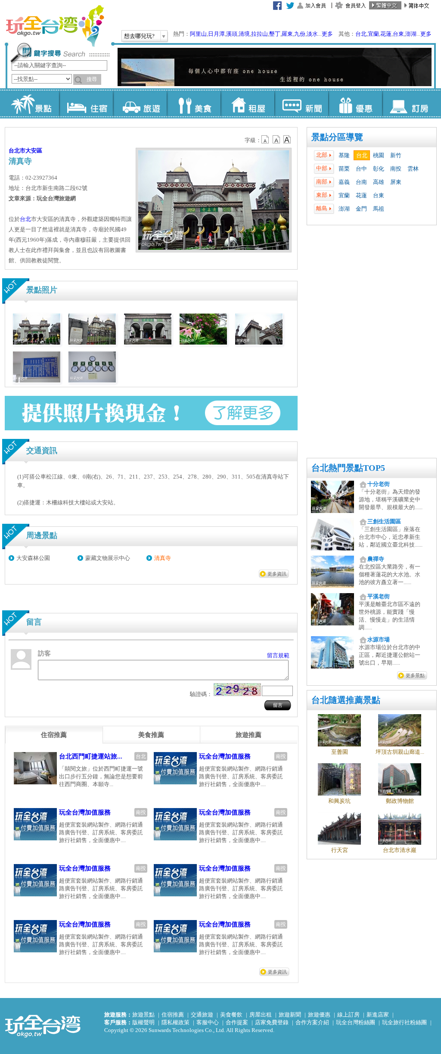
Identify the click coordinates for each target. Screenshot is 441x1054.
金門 (361, 208)
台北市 (17, 150)
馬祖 (378, 208)
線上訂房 (348, 1014)
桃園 (378, 155)
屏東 (395, 182)
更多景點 (415, 675)
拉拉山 (259, 34)
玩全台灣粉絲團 (355, 1022)
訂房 (409, 103)
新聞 (301, 103)
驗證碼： (201, 694)
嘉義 (344, 182)
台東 (398, 34)
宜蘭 (373, 34)
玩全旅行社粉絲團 (404, 1022)
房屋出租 (260, 1014)
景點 (32, 103)
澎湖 (410, 34)
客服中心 (207, 1022)
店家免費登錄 (272, 1022)
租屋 (247, 103)
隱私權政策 (175, 1022)
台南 (361, 182)
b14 (287, 139)
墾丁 (274, 34)
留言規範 (278, 655)
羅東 (287, 34)
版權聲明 (143, 1022)
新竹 (395, 155)
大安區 (33, 150)
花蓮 (385, 34)
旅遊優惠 (319, 1014)
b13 (276, 139)
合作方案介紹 (312, 1022)
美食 (193, 103)
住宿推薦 (172, 1014)
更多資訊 (276, 573)
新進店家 (377, 1014)
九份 (299, 34)
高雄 (378, 182)
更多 (327, 34)
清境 (244, 34)
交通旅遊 (202, 1014)
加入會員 (315, 6)
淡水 (312, 34)
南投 (395, 168)
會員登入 (355, 6)
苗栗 (344, 168)
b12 (265, 139)
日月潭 (216, 34)
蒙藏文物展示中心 (107, 558)
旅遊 (140, 103)
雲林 (413, 168)
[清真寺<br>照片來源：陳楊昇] (36, 342)
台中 (361, 168)
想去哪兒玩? (139, 36)
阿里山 (198, 34)
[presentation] (53, 734)
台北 (360, 34)
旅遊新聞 (290, 1014)
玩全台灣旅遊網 (54, 26)
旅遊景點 (143, 1014)
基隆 (344, 155)
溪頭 (231, 34)
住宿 (86, 103)
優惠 (355, 103)
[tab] (53, 734)
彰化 (378, 168)
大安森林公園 (33, 558)
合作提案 (237, 1022)
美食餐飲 (231, 1014)
